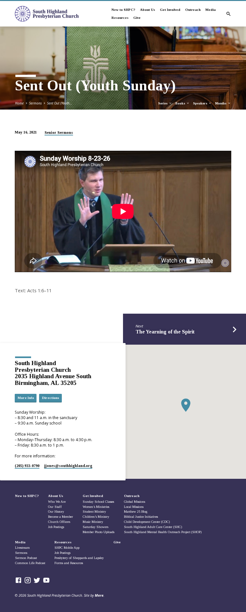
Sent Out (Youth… (59, 103)
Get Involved (170, 9)
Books (181, 103)
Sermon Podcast (26, 558)
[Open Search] (228, 14)
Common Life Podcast (30, 563)
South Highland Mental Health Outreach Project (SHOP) (162, 532)
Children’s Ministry (96, 516)
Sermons (35, 103)
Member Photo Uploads (98, 532)
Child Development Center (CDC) (147, 522)
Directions (50, 398)
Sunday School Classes (98, 501)
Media (210, 9)
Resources (119, 17)
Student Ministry (94, 511)
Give (137, 17)
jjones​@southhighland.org (68, 465)
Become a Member (60, 516)
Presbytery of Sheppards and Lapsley (79, 558)
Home (19, 103)
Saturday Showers (95, 527)
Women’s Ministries (96, 507)
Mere (99, 595)
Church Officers (59, 522)
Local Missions (134, 507)
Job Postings (56, 527)
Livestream (22, 547)
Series (163, 103)
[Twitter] (37, 580)
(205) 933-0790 (27, 465)
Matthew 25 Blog (135, 511)
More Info (26, 398)
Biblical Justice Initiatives (141, 516)
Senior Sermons (59, 132)
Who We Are (57, 501)
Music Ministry (93, 522)
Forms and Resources (68, 563)
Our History (56, 511)
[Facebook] (18, 580)
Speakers (200, 103)
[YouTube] (46, 580)
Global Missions (134, 501)
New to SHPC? (123, 9)
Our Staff (55, 507)
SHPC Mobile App (66, 547)
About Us (147, 9)
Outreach (193, 9)
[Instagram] (27, 580)
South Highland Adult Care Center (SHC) (153, 527)
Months (221, 103)
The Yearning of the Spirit (164, 332)
